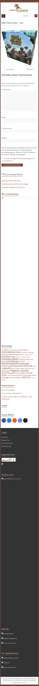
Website (4, 138)
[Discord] (20, 420)
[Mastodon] (9, 420)
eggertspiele (20, 354)
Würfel (26, 377)
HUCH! (22, 361)
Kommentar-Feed (7, 443)
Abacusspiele (13, 350)
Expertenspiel (26, 357)
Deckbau (5, 354)
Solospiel (9, 375)
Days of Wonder (29, 352)
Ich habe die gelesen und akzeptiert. (18, 159)
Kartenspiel (9, 363)
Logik (12, 368)
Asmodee (7, 352)
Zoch (3, 380)
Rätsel (22, 373)
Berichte (16, 352)
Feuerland (21, 359)
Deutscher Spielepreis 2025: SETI (13, 187)
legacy (34, 366)
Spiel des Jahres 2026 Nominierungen (15, 184)
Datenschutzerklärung (21, 158)
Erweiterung (8, 356)
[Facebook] (4, 420)
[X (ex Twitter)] (25, 420)
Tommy (4, 397)
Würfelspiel (33, 377)
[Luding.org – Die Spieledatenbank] (6, 663)
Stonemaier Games (29, 375)
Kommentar (6, 89)
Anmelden (5, 437)
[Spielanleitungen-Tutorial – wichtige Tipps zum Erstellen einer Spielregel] (10, 658)
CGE (22, 352)
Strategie (5, 377)
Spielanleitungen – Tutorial (19, 682)
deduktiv (11, 354)
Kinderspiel (7, 366)
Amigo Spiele (23, 350)
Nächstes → (31, 69)
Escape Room (18, 357)
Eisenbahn (26, 354)
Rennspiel (17, 373)
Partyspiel (6, 371)
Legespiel (6, 368)
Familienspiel (10, 359)
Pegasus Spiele (19, 370)
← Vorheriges (9, 69)
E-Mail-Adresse (7, 128)
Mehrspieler (27, 368)
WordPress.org (6, 446)
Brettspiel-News (15, 174)
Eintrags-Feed (6, 440)
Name (4, 117)
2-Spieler (5, 350)
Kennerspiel (22, 363)
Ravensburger (8, 373)
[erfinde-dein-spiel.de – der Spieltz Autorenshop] (8, 667)
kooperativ (17, 365)
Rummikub (11, 390)
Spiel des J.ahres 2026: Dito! (11, 181)
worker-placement (16, 378)
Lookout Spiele (19, 368)
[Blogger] (14, 420)
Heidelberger (13, 361)
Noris (33, 368)
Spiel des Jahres (18, 375)
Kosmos (27, 365)
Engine (31, 354)
